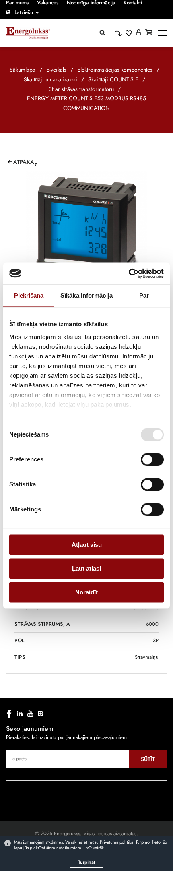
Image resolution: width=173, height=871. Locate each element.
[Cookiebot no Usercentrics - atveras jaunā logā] (128, 273)
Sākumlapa (22, 70)
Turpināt (86, 862)
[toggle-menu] (162, 33)
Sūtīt (148, 759)
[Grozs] (148, 33)
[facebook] (9, 713)
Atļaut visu (87, 544)
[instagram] (40, 713)
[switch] (152, 459)
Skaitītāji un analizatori (50, 79)
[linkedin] (19, 713)
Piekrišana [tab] (29, 295)
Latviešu (23, 12)
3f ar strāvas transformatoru (81, 89)
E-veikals (56, 70)
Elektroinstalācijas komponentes (114, 70)
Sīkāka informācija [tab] (86, 295)
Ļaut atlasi (86, 568)
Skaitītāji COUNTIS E (113, 79)
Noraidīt (86, 592)
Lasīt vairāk (94, 847)
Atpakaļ (25, 162)
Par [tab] (144, 295)
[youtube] (30, 713)
